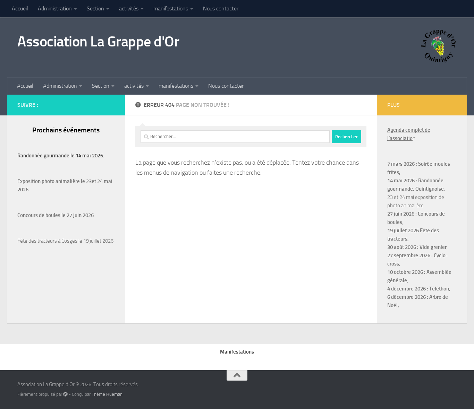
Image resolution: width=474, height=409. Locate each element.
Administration (55, 8)
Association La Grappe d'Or (98, 41)
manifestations (170, 8)
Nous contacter (220, 8)
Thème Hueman (107, 394)
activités (128, 8)
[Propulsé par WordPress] (65, 394)
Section (95, 8)
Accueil (20, 8)
